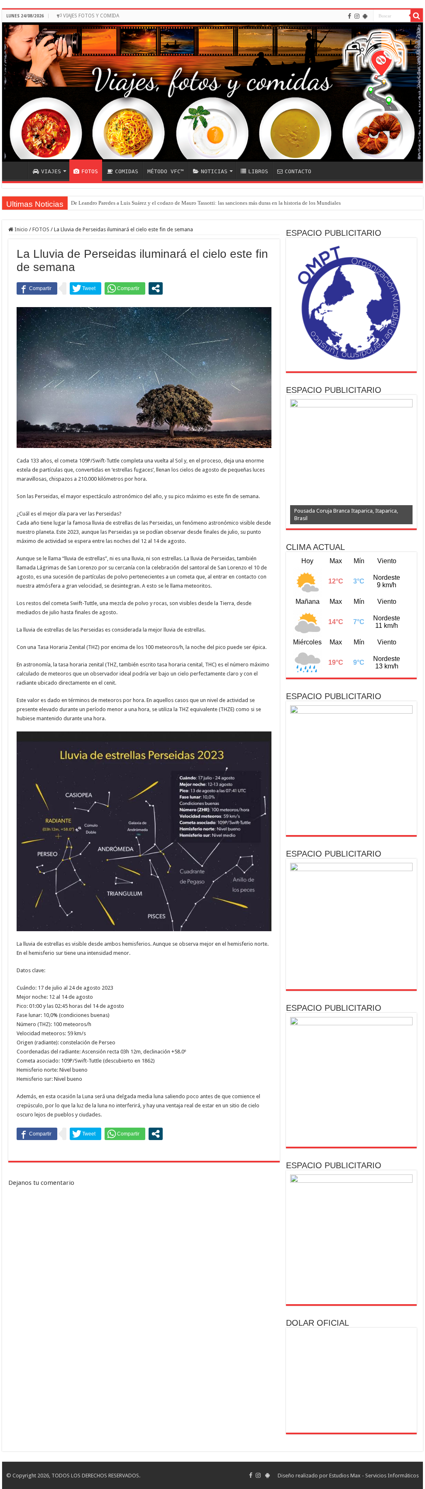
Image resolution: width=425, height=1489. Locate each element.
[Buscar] (416, 16)
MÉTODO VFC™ (165, 171)
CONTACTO (298, 171)
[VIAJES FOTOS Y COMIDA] (212, 92)
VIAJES (51, 171)
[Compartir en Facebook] (37, 288)
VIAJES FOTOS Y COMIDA (90, 16)
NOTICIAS (214, 171)
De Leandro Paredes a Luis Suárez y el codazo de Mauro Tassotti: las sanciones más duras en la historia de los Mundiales (206, 203)
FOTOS (89, 171)
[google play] (365, 16)
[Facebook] (349, 16)
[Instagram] (357, 16)
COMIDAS (126, 171)
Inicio (20, 229)
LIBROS (258, 171)
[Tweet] (85, 288)
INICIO (17, 170)
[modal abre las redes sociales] (156, 288)
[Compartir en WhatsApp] (125, 288)
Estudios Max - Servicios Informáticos (374, 1475)
